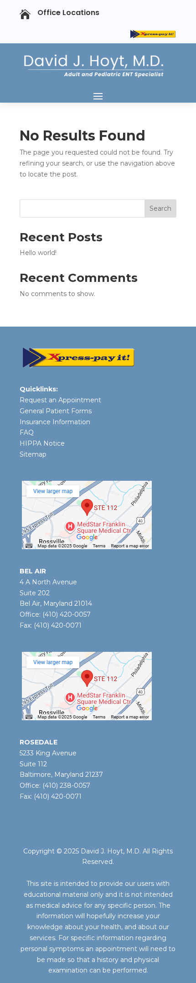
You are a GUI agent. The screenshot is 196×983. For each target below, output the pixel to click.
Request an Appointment (60, 400)
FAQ (27, 432)
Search (160, 208)
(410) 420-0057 (66, 614)
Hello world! (38, 253)
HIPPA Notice (42, 443)
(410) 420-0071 (58, 625)
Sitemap (33, 454)
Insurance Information (55, 422)
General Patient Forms (56, 411)
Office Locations (68, 12)
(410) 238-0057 (65, 785)
